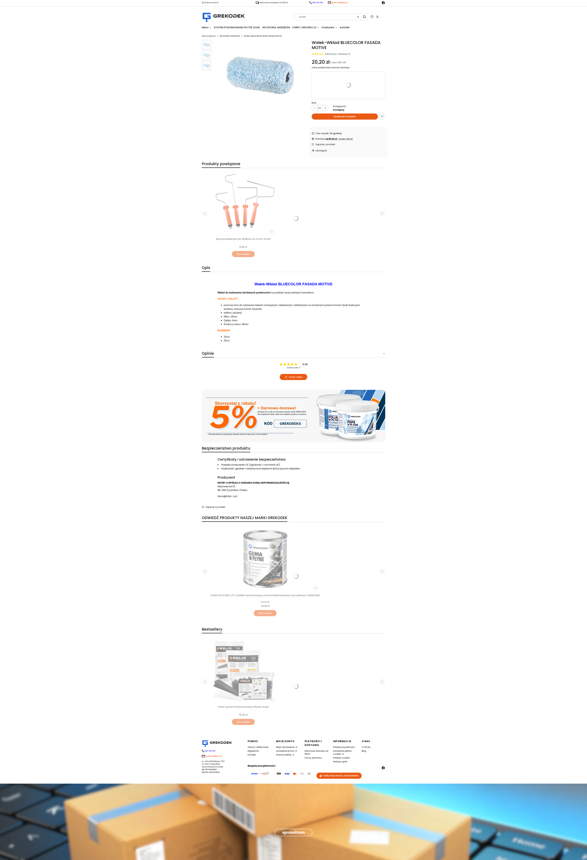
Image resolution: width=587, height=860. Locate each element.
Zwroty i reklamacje (258, 747)
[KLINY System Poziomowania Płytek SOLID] (243, 671)
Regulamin (253, 750)
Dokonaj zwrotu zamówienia (341, 775)
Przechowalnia (284, 754)
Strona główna (209, 36)
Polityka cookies (341, 757)
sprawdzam (293, 832)
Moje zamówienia (285, 747)
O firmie (366, 747)
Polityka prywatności (344, 747)
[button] (364, 16)
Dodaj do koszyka (345, 116)
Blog (364, 750)
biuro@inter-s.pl (227, 496)
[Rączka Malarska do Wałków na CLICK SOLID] (243, 203)
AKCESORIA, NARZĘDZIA (229, 36)
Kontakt (252, 754)
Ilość (314, 102)
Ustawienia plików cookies (342, 752)
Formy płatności (313, 757)
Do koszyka (243, 254)
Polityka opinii (340, 761)
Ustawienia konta (285, 750)
